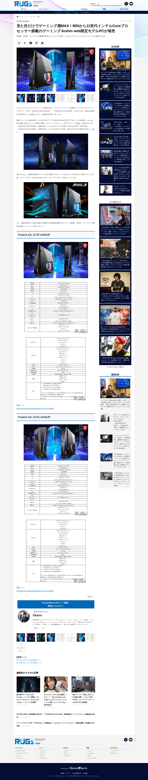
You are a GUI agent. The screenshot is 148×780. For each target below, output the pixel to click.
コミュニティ (44, 9)
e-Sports (84, 9)
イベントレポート (92, 758)
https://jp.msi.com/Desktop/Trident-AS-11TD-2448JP (35, 408)
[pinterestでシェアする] (36, 43)
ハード (64, 9)
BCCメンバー (115, 753)
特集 (104, 9)
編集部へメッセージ (66, 773)
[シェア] (24, 43)
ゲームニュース (20, 750)
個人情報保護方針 (76, 773)
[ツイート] (19, 43)
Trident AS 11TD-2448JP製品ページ (30, 660)
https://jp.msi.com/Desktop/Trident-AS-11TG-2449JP (35, 591)
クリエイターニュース (22, 753)
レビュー (68, 12)
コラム (76, 12)
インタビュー (86, 12)
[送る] (30, 43)
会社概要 (85, 773)
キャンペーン (115, 750)
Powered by (64, 768)
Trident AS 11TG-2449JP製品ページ (30, 663)
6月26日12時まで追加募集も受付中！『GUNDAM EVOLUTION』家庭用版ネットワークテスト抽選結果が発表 (56, 715)
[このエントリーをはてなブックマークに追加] (42, 43)
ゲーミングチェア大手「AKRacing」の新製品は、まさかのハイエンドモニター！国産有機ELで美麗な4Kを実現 (56, 724)
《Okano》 (90, 596)
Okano (37, 615)
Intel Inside (124, 9)
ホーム (23, 9)
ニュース (59, 12)
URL (36, 628)
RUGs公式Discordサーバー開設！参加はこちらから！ (56, 604)
